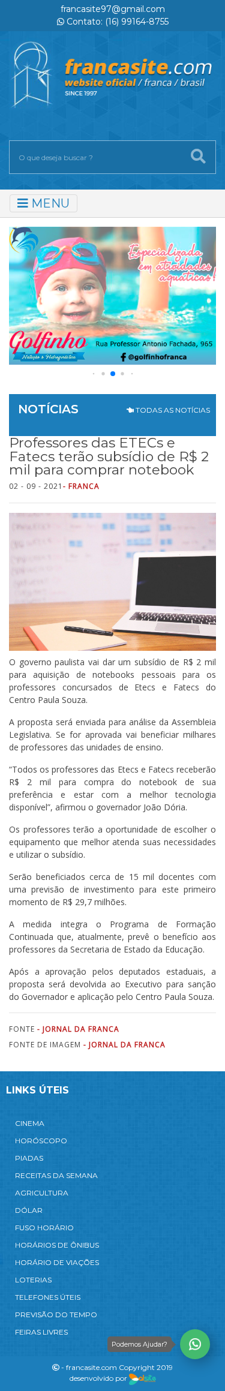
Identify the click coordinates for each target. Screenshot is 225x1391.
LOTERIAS (33, 1279)
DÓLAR (29, 1210)
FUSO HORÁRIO (44, 1227)
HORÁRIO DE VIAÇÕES (57, 1262)
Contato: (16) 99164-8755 (116, 21)
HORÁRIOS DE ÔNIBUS (57, 1244)
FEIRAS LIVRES (41, 1331)
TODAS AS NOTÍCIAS (172, 409)
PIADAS (29, 1157)
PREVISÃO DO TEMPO (56, 1314)
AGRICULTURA (41, 1192)
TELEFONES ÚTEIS (47, 1297)
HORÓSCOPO (41, 1140)
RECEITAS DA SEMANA (56, 1175)
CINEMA (29, 1123)
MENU (49, 203)
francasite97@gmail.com (113, 9)
